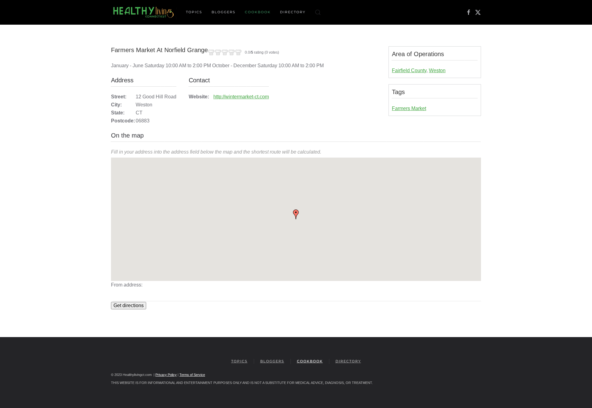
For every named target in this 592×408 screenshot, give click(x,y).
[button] (318, 12)
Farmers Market (409, 108)
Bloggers (224, 12)
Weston (437, 70)
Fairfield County (409, 70)
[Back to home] (144, 12)
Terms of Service (192, 375)
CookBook (258, 12)
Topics (239, 361)
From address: (126, 284)
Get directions (128, 305)
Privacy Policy (166, 375)
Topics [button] (194, 12)
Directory (293, 12)
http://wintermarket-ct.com (241, 96)
